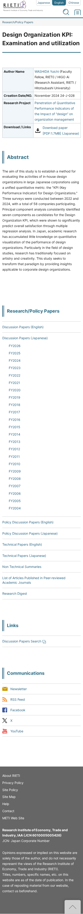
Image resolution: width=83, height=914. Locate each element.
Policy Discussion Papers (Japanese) (30, 533)
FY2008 (15, 479)
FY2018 (14, 405)
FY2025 (15, 353)
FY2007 (15, 486)
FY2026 (15, 346)
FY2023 (15, 368)
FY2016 (14, 420)
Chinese (73, 2)
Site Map (9, 797)
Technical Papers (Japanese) (24, 556)
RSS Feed (17, 699)
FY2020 (15, 390)
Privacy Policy (13, 783)
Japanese (43, 2)
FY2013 (14, 442)
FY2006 (15, 493)
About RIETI (11, 776)
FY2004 (15, 508)
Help (5, 804)
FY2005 (15, 501)
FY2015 (14, 427)
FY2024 (15, 360)
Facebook (17, 710)
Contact (8, 811)
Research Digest (14, 593)
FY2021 (14, 383)
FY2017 (14, 412)
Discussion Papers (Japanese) (25, 338)
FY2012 (14, 449)
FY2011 (14, 456)
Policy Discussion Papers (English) (27, 522)
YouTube (16, 731)
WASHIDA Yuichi (47, 71)
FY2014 (14, 434)
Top (73, 907)
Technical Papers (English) (22, 544)
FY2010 (14, 464)
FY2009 (15, 471)
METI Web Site (13, 818)
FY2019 (14, 397)
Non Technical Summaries (21, 567)
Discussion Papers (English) (23, 327)
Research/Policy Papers (17, 22)
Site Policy (10, 790)
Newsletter (18, 689)
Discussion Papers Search (21, 641)
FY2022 (14, 375)
